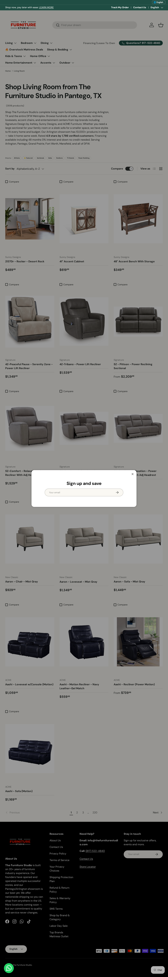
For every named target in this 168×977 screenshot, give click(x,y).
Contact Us (139, 7)
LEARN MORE (46, 7)
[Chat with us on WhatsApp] (9, 968)
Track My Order (120, 7)
